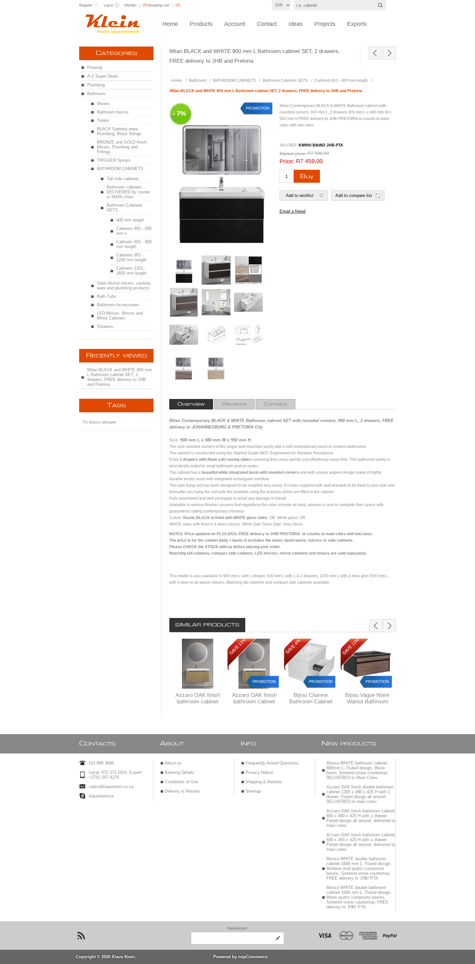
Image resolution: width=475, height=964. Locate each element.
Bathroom (96, 93)
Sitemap (253, 791)
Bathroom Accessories (118, 304)
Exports (357, 24)
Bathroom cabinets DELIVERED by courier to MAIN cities (128, 192)
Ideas (296, 24)
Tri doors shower (99, 422)
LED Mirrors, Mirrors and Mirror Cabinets (120, 315)
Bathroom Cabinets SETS (124, 207)
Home (170, 24)
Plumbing (96, 84)
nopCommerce (253, 956)
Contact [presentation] (275, 404)
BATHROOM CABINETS (120, 168)
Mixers (103, 103)
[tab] (191, 404)
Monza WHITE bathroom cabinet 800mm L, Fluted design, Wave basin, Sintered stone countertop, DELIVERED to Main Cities (357, 770)
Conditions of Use (181, 781)
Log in (108, 5)
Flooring (94, 67)
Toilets (103, 120)
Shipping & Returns (264, 781)
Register (85, 5)
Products (201, 24)
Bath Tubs (106, 296)
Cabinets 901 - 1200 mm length (131, 257)
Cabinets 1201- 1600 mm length (131, 271)
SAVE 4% (292, 646)
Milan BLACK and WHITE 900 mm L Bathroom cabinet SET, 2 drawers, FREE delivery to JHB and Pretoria (119, 377)
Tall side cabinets (123, 178)
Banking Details (179, 772)
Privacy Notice (259, 772)
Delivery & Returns (182, 791)
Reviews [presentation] (234, 404)
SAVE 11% (237, 646)
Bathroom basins (113, 112)
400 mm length (130, 220)
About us (173, 763)
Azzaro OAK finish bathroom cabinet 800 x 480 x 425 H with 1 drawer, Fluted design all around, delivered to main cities (360, 818)
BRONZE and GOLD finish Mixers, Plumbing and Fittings (122, 147)
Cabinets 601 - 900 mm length (134, 244)
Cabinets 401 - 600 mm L (134, 231)
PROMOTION (264, 681)
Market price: (293, 153)
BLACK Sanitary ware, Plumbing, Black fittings (119, 131)
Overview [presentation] (191, 404)
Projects (324, 24)
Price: (287, 161)
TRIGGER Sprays (114, 160)
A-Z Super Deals (102, 76)
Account (234, 24)
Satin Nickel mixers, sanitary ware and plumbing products (124, 285)
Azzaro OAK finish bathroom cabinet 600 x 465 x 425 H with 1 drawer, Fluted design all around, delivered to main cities (360, 842)
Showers (105, 326)
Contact (267, 24)
